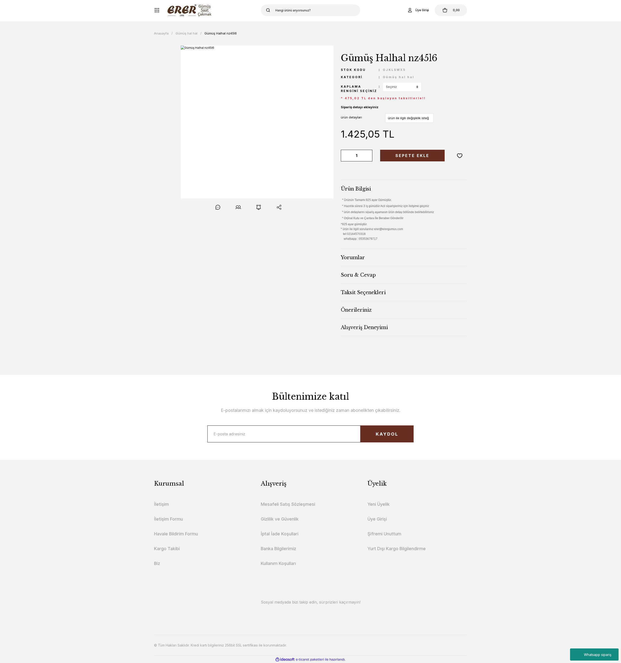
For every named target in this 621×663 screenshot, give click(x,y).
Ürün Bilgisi (356, 189)
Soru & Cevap (358, 275)
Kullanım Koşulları (278, 563)
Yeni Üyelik (379, 504)
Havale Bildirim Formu (176, 533)
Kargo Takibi (167, 548)
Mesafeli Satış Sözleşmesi (288, 504)
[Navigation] (157, 10)
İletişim (161, 504)
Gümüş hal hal (398, 77)
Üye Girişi (377, 519)
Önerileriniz (356, 310)
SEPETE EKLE (412, 155)
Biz (157, 563)
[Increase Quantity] (367, 155)
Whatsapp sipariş (597, 655)
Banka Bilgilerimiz (278, 548)
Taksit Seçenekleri (363, 292)
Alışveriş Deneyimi (364, 327)
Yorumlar (353, 257)
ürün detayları (351, 117)
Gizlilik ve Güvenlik (280, 519)
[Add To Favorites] (459, 155)
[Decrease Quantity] (345, 155)
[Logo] (190, 10)
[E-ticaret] (310, 659)
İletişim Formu (168, 519)
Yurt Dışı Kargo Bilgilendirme (397, 548)
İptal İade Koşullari (279, 533)
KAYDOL (387, 434)
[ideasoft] (285, 659)
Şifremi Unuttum (384, 533)
